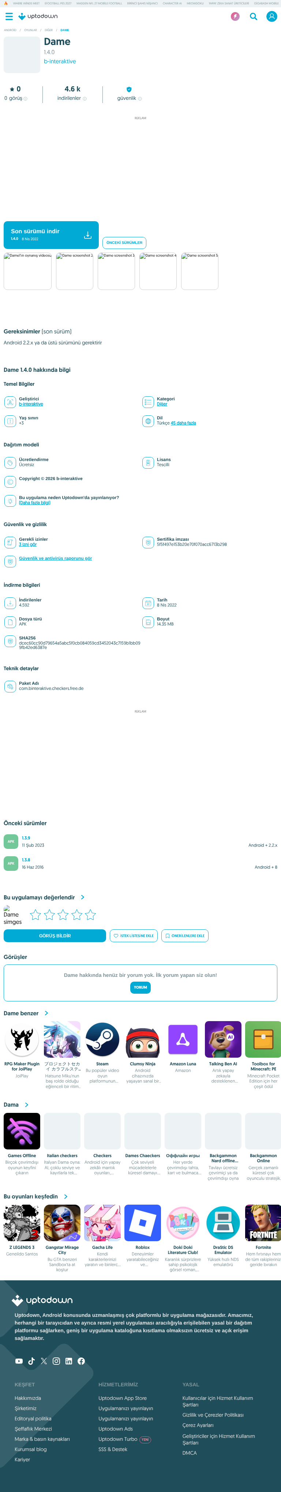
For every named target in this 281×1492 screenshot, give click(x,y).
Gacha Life (102, 1247)
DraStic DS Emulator (223, 1249)
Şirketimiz (26, 1408)
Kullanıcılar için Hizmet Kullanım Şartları (218, 1401)
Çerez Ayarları (198, 1425)
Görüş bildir (55, 935)
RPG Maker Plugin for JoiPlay (22, 1066)
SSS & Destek (112, 1449)
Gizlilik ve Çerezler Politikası (213, 1415)
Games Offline (22, 1156)
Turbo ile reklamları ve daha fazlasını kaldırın (137, 215)
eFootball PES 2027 (58, 3)
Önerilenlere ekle (188, 935)
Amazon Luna (183, 1064)
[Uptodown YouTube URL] (19, 1362)
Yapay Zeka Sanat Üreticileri (229, 3)
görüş (13, 98)
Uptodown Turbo (123, 1439)
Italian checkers (62, 1156)
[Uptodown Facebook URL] (81, 1362)
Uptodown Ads (115, 1428)
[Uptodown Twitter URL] (44, 1362)
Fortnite (263, 1247)
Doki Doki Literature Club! (183, 1249)
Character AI (172, 3)
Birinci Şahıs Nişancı (142, 3)
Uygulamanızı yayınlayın (125, 1408)
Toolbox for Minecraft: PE (263, 1066)
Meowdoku (195, 3)
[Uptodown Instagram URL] (56, 1362)
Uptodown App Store (122, 1398)
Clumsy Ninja (143, 1064)
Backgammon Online (263, 1158)
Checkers (102, 1156)
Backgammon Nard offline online (223, 1161)
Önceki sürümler (124, 243)
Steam (102, 1064)
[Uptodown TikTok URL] (31, 1362)
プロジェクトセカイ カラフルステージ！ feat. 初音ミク (62, 1072)
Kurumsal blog (31, 1449)
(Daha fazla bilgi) (34, 503)
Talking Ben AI (223, 1064)
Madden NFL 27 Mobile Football (99, 3)
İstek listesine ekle (137, 935)
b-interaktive (60, 61)
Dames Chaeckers (142, 1156)
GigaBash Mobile (266, 3)
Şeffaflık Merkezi (33, 1428)
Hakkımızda (28, 1398)
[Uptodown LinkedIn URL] (68, 1362)
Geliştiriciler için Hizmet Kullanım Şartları (219, 1439)
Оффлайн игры (183, 1156)
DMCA (190, 1453)
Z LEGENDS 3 (22, 1247)
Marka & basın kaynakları (42, 1439)
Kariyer (22, 1459)
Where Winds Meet (26, 3)
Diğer (162, 404)
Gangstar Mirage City (62, 1249)
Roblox (143, 1247)
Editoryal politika (33, 1418)
